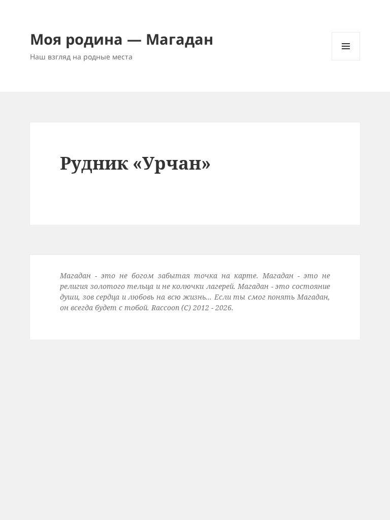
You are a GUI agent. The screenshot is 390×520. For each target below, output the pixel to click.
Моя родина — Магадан (121, 39)
